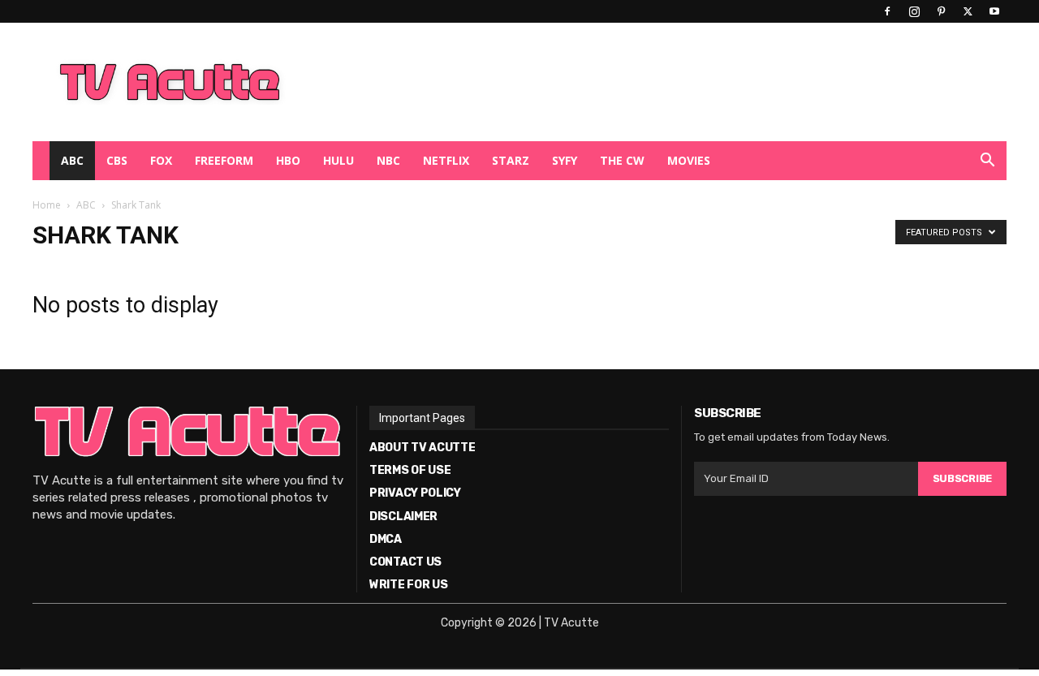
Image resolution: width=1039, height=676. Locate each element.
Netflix (446, 160)
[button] (987, 162)
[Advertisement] (603, 81)
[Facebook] (887, 11)
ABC (72, 160)
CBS (116, 160)
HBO (288, 160)
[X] (967, 11)
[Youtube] (994, 11)
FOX (161, 160)
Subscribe (962, 478)
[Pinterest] (941, 11)
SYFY (564, 160)
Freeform (224, 160)
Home (46, 205)
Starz (510, 160)
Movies (688, 160)
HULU (338, 160)
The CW (622, 160)
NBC (388, 160)
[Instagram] (914, 11)
